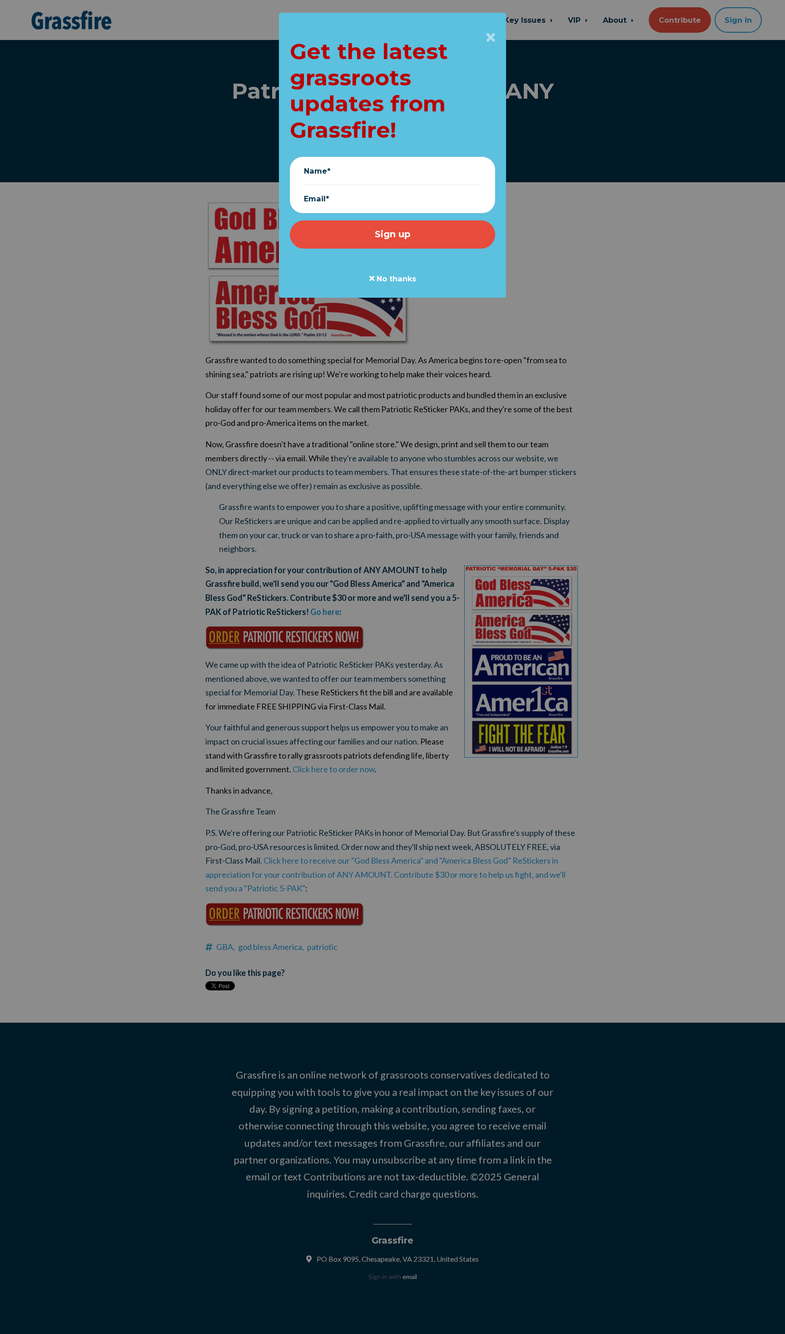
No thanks (395, 278)
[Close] (491, 37)
